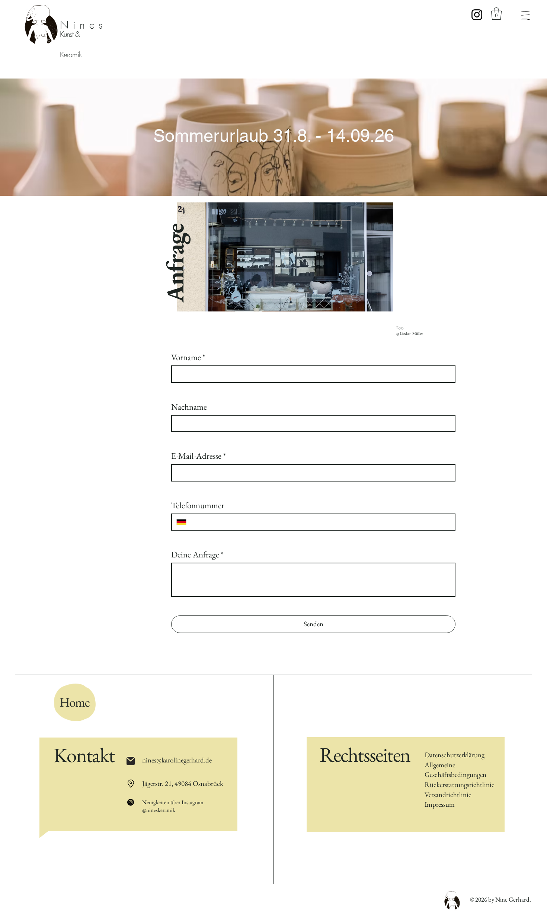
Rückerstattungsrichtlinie (459, 784)
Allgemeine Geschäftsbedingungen (455, 770)
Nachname (189, 407)
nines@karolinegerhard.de (177, 760)
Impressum (440, 804)
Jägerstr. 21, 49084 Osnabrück (182, 783)
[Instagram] (477, 14)
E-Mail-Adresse (198, 456)
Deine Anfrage (197, 554)
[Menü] (525, 15)
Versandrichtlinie (448, 794)
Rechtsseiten (365, 754)
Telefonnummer (197, 505)
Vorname (188, 357)
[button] (496, 13)
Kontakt (84, 755)
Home (75, 702)
